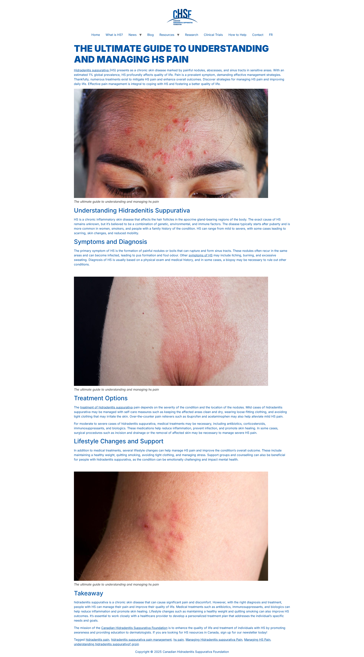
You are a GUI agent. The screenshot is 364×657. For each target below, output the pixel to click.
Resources (166, 35)
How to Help (237, 35)
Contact (257, 35)
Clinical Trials (213, 35)
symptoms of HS (201, 255)
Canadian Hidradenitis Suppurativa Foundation (134, 628)
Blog (150, 35)
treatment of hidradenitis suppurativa (106, 407)
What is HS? (114, 35)
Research (191, 35)
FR (271, 35)
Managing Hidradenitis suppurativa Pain (214, 639)
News (132, 35)
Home (95, 35)
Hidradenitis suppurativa (92, 70)
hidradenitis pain (97, 639)
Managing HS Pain (257, 639)
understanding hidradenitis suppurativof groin (106, 644)
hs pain (178, 639)
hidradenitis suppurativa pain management (141, 639)
